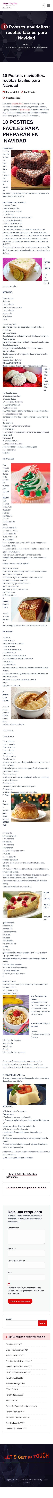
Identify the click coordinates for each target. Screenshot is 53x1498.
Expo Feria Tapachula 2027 (17, 1350)
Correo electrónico (16, 1261)
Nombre (12, 1249)
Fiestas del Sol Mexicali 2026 (17, 1417)
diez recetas (25, 110)
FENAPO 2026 (12, 1389)
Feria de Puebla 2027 (14, 1378)
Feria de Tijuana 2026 (14, 1395)
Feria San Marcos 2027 (15, 1355)
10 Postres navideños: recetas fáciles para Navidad (26, 47)
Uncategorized (13, 97)
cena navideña (18, 103)
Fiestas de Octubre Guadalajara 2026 (21, 1406)
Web (10, 1272)
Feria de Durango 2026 (15, 1383)
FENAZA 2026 (11, 1400)
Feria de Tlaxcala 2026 (15, 1423)
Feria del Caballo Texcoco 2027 (19, 1361)
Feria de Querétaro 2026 (16, 1428)
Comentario (13, 1227)
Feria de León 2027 (14, 1344)
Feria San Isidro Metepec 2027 (18, 1372)
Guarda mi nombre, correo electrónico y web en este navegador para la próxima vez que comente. (26, 1290)
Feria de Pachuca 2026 (15, 1412)
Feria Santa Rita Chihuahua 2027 (19, 1366)
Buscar (9, 1319)
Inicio (25, 44)
